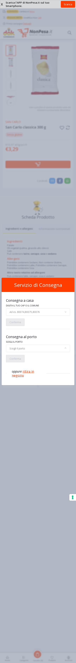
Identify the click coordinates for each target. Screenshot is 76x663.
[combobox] (38, 312)
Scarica (68, 4)
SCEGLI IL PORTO (14, 342)
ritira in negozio (23, 373)
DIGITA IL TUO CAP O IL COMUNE (22, 305)
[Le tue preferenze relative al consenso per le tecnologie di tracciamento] (72, 497)
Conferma (15, 322)
